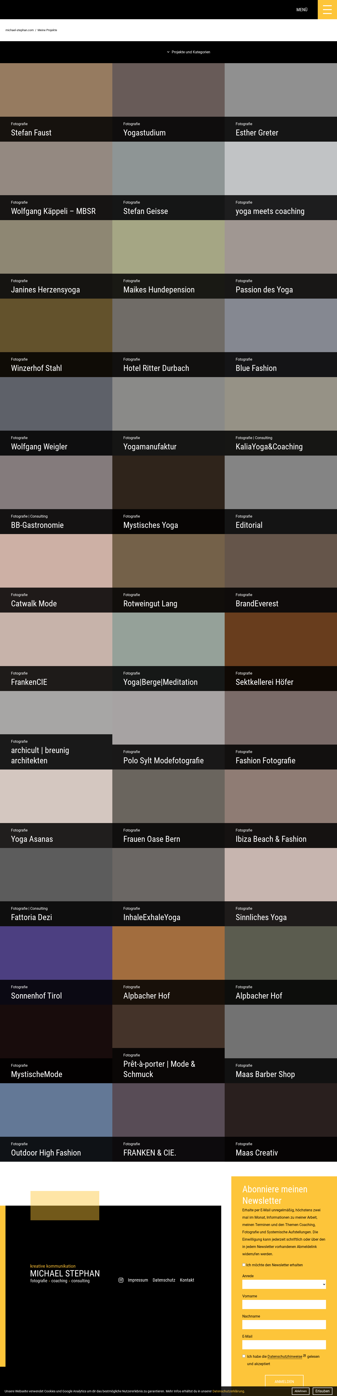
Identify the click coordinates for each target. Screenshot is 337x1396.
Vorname (249, 1296)
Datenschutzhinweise (285, 1356)
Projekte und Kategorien (191, 52)
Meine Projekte (47, 30)
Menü (301, 9)
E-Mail (247, 1336)
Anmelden (284, 1382)
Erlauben (322, 1391)
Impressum (138, 1280)
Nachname (251, 1316)
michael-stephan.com (20, 30)
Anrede (248, 1276)
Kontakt (187, 1280)
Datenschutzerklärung (228, 1391)
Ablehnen (301, 1391)
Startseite (9, 9)
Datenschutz (164, 1280)
